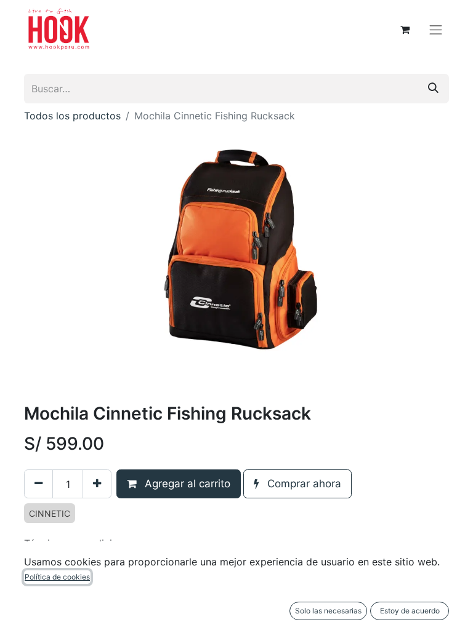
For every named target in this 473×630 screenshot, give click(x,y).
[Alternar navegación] (436, 29)
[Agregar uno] (97, 484)
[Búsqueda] (433, 88)
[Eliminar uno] (38, 484)
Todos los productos (72, 116)
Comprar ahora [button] (302, 483)
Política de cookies (57, 576)
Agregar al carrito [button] (186, 483)
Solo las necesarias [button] (328, 610)
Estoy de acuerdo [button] (410, 610)
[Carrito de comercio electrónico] (405, 29)
